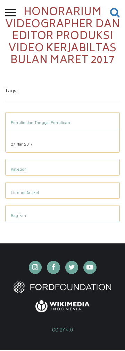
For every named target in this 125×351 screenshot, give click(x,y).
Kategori (19, 168)
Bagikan (18, 215)
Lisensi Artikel (25, 192)
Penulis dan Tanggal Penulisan (40, 122)
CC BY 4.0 (62, 330)
